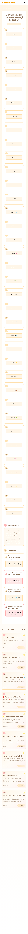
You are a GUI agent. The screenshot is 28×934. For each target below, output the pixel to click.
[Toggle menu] (24, 2)
